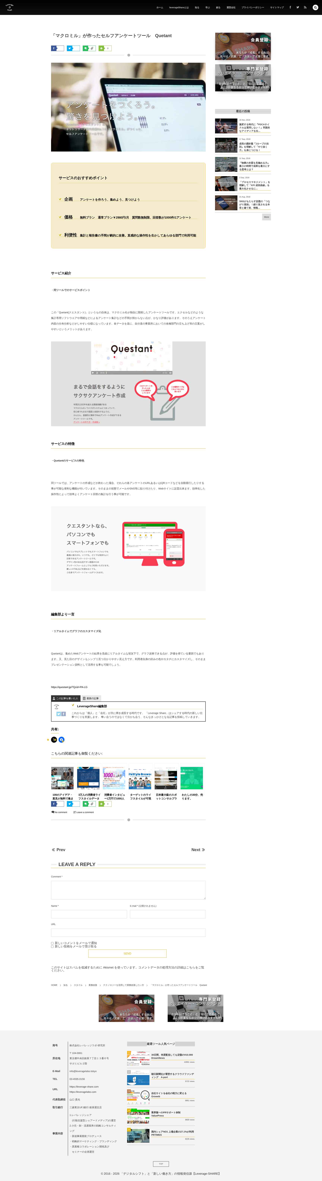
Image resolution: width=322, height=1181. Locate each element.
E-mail (133, 906)
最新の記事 (93, 698)
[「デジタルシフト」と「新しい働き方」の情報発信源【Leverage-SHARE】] (9, 7)
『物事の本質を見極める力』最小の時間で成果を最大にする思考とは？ (254, 166)
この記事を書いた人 (67, 698)
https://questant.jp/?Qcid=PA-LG (69, 687)
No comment (61, 812)
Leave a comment (85, 812)
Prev (60, 849)
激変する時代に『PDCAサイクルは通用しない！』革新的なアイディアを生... (254, 127)
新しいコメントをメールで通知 (76, 943)
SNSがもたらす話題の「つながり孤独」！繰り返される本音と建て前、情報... (254, 204)
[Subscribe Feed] (305, 7)
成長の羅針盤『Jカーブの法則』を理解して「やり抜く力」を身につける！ (254, 147)
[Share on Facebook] (290, 7)
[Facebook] (63, 713)
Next (196, 849)
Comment (56, 876)
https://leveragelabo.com (83, 1091)
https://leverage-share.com (84, 1086)
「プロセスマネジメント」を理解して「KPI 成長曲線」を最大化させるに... (254, 185)
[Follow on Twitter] (298, 7)
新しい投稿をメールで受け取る (76, 946)
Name (54, 906)
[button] (315, 7)
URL (53, 924)
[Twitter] (58, 713)
